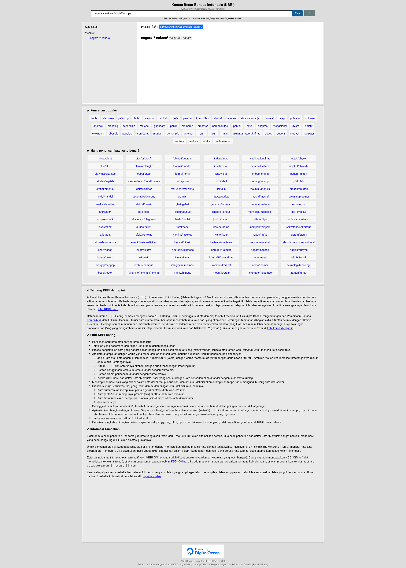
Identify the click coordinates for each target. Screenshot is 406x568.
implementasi (223, 141)
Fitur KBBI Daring (108, 309)
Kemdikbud (94, 320)
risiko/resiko (298, 212)
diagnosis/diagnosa (144, 219)
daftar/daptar (144, 189)
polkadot (295, 118)
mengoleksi (280, 126)
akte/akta (105, 166)
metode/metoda (260, 204)
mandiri (157, 133)
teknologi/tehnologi (298, 265)
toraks (206, 141)
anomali (98, 126)
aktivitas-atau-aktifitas (246, 133)
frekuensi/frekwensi (183, 189)
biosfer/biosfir (144, 158)
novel (250, 126)
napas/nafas (259, 234)
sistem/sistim (299, 234)
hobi (136, 118)
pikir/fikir (299, 181)
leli (213, 133)
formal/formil (182, 173)
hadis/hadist (182, 219)
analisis (193, 141)
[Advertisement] (230, 69)
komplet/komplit (221, 265)
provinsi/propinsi (299, 196)
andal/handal (105, 196)
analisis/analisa (105, 204)
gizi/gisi (182, 196)
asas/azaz (105, 227)
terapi (282, 118)
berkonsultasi (220, 126)
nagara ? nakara (100, 38)
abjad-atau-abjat (250, 118)
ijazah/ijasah (182, 257)
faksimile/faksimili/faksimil (144, 272)
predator (203, 126)
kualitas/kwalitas (260, 158)
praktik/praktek (299, 189)
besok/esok (105, 272)
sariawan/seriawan (299, 219)
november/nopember (260, 272)
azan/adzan (105, 250)
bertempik (173, 133)
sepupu (149, 118)
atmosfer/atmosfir (105, 242)
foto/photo (183, 181)
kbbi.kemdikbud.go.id (280, 328)
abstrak (113, 133)
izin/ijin (221, 189)
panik (173, 126)
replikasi (309, 133)
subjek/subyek (299, 250)
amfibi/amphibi (105, 189)
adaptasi (263, 126)
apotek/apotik (105, 219)
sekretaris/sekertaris (298, 227)
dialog (268, 133)
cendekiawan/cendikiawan (144, 181)
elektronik (98, 133)
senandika (129, 126)
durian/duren (143, 227)
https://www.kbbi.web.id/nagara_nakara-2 (181, 26)
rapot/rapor (298, 204)
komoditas (202, 118)
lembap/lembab (260, 173)
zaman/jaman (299, 272)
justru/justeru (221, 219)
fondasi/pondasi (182, 166)
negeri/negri (260, 257)
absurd (218, 118)
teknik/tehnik (299, 257)
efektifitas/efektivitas (144, 242)
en (201, 133)
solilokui (310, 118)
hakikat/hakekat (182, 234)
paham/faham (298, 173)
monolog (113, 126)
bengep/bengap (105, 265)
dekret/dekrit (144, 204)
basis (175, 118)
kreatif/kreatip (221, 272)
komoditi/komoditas (221, 257)
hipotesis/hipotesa (182, 250)
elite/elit (144, 257)
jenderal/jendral (221, 212)
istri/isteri (221, 181)
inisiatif (308, 126)
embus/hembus (143, 265)
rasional (144, 126)
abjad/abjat (105, 158)
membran (187, 126)
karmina (231, 118)
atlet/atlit (105, 234)
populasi (127, 133)
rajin (225, 133)
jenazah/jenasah (221, 204)
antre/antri (105, 212)
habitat (163, 118)
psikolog (123, 118)
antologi (188, 133)
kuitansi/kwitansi (260, 166)
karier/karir (221, 234)
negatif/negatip (260, 250)
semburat (143, 133)
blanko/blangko (144, 166)
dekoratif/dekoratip (144, 196)
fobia (94, 118)
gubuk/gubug (183, 212)
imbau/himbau (182, 272)
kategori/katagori (221, 250)
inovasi (294, 133)
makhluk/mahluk (260, 189)
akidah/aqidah (105, 181)
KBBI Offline (178, 461)
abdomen (108, 118)
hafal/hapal (182, 227)
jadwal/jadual (221, 196)
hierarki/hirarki (182, 242)
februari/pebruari (182, 158)
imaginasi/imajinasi (182, 265)
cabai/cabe (144, 173)
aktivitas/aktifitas (105, 173)
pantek (237, 126)
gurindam (159, 126)
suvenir (281, 133)
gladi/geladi (182, 204)
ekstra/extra (144, 250)
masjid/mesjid (260, 196)
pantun (187, 118)
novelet (269, 118)
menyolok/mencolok (260, 212)
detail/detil (144, 212)
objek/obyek (298, 158)
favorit (295, 126)
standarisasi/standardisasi (299, 242)
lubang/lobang (260, 181)
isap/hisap (221, 173)
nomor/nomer (260, 265)
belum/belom (105, 257)
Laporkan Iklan (152, 476)
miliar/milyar (260, 219)
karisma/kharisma (221, 242)
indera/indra (221, 158)
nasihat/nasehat (260, 242)
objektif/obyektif (299, 166)
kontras (179, 141)
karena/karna (221, 227)
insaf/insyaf (221, 166)
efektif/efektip (144, 234)
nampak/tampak (260, 227)
